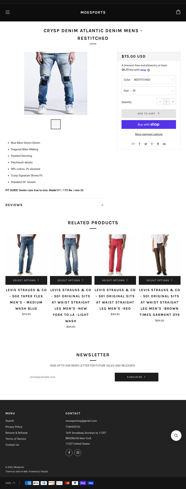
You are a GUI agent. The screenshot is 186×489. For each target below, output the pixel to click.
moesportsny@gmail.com (81, 420)
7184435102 (73, 426)
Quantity (127, 102)
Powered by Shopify (38, 471)
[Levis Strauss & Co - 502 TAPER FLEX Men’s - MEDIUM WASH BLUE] (26, 255)
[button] (176, 435)
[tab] (56, 124)
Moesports (93, 12)
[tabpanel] (55, 83)
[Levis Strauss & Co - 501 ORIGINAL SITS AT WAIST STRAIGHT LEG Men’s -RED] (115, 255)
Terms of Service (15, 438)
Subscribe (134, 377)
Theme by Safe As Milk (16, 471)
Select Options (24, 280)
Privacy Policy (13, 426)
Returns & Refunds (16, 432)
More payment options (149, 134)
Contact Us (12, 444)
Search (9, 420)
